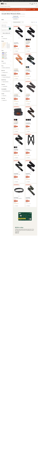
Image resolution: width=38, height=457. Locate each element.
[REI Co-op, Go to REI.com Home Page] (2, 3)
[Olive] (16, 147)
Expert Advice (22, 16)
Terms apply (17, 231)
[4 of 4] (31, 65)
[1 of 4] (18, 145)
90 (36, 22)
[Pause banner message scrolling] (34, 9)
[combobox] (19, 6)
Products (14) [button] (15, 16)
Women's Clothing (8, 11)
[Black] (26, 39)
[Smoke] (16, 120)
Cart (34, 3)
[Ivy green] (26, 67)
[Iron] (14, 147)
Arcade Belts (3, 11)
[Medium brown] (30, 39)
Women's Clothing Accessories (15, 11)
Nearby (9, 26)
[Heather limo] (14, 120)
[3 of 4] (19, 145)
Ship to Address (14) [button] (6, 33)
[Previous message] (3, 9)
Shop (5, 3)
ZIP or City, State (4, 26)
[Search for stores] (10, 29)
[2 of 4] (30, 65)
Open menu (36, 3)
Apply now (17, 232)
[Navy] (28, 39)
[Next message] (32, 9)
